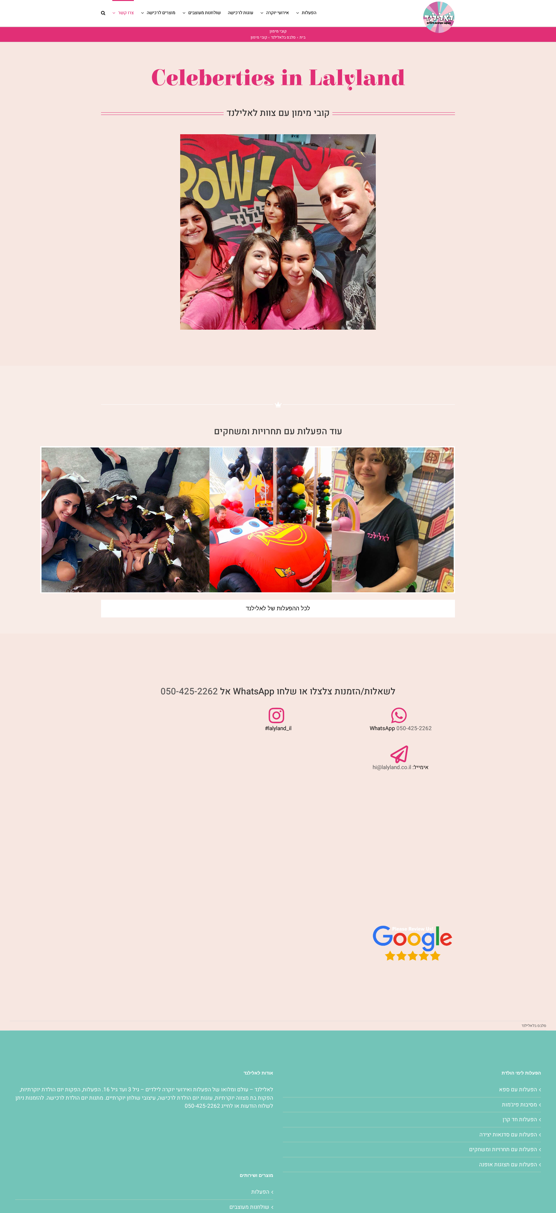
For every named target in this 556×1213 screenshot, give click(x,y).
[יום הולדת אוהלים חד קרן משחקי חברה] (125, 531)
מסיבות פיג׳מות (519, 1105)
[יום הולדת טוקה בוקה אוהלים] (370, 531)
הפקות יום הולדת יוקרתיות (50, 1090)
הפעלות (201, 1090)
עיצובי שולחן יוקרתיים (131, 1098)
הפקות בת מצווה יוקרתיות (244, 1098)
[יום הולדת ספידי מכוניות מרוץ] (248, 531)
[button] (103, 12)
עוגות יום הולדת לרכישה (185, 1098)
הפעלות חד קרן (520, 1119)
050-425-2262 (189, 691)
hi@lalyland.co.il (392, 767)
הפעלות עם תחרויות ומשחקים (503, 1149)
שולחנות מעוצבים (249, 1207)
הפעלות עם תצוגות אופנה (508, 1165)
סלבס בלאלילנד (534, 1026)
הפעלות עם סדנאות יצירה (508, 1135)
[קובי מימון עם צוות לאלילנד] (277, 137)
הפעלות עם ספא (518, 1090)
